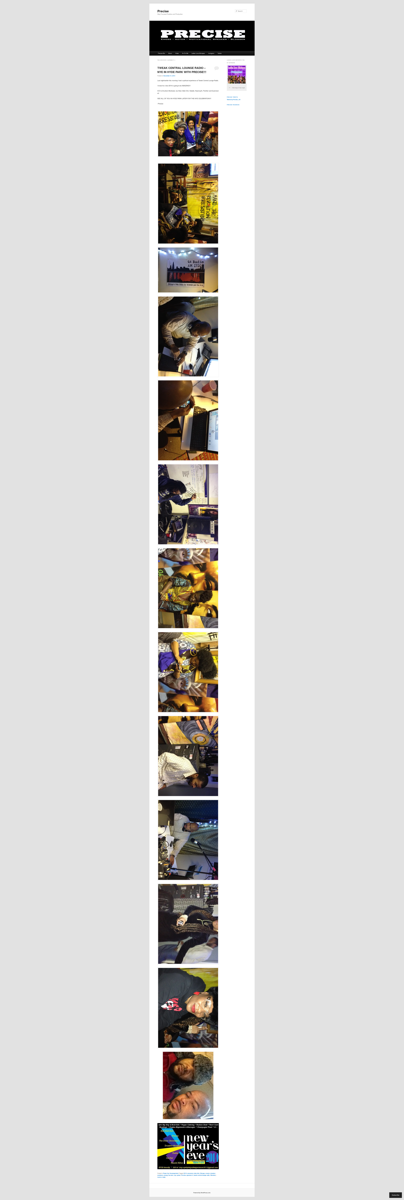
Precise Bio (161, 53)
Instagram (211, 53)
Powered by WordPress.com (201, 1193)
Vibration (213, 1175)
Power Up (166, 1173)
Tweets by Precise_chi (233, 99)
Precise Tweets (232, 97)
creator (207, 1173)
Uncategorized (173, 1173)
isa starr (170, 1175)
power (179, 1175)
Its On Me (185, 53)
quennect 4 (190, 1175)
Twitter (220, 53)
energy (166, 1175)
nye (175, 1175)
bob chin (196, 1173)
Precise (163, 11)
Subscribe (395, 1195)
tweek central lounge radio (202, 1175)
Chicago (202, 1173)
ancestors (190, 1173)
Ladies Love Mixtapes (198, 53)
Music (170, 53)
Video (177, 53)
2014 (185, 1173)
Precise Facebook (233, 105)
